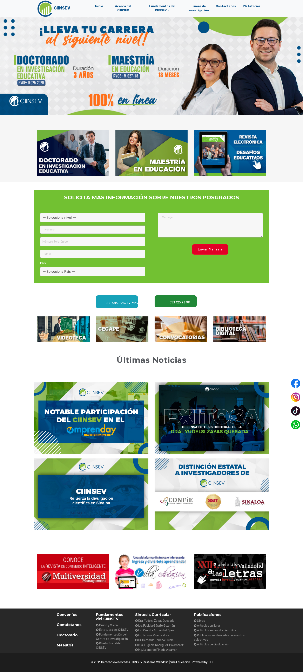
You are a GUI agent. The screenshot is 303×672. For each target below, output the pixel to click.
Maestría (65, 645)
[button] (162, 8)
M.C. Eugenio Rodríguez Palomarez (161, 645)
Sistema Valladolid (156, 662)
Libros (200, 621)
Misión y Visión (108, 625)
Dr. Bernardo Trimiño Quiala (156, 640)
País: (43, 263)
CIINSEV (137, 662)
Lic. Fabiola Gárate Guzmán (156, 625)
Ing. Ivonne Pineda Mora (153, 635)
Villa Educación (180, 662)
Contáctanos (69, 625)
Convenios (67, 614)
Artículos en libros (208, 625)
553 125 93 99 (179, 302)
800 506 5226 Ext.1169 (117, 303)
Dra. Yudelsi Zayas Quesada (156, 621)
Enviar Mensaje (210, 249)
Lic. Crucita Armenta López (156, 630)
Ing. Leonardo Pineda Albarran (157, 650)
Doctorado (67, 635)
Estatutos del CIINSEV (113, 630)
